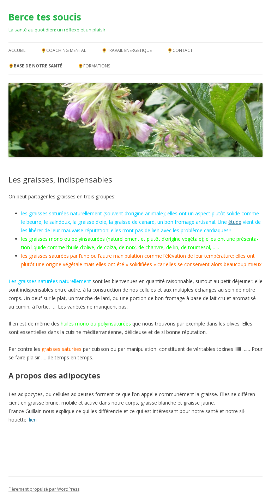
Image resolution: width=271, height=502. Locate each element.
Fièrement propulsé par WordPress (43, 489)
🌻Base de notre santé (35, 66)
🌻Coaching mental (63, 50)
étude (234, 222)
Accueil (16, 50)
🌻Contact (180, 50)
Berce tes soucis (44, 17)
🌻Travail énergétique (127, 50)
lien (33, 419)
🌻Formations (94, 66)
